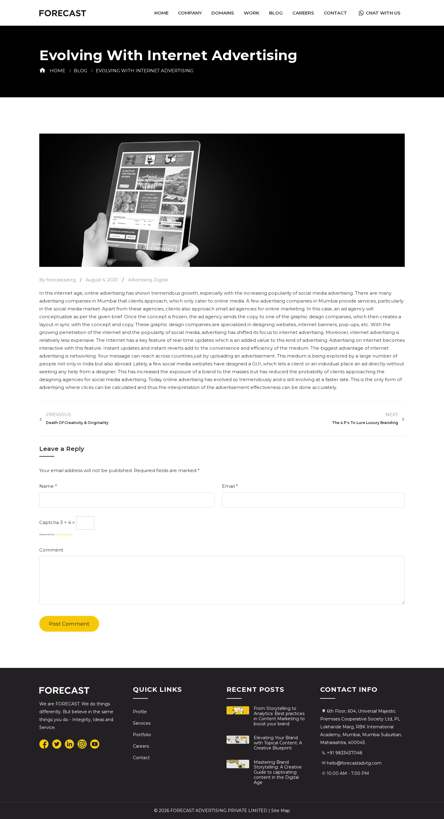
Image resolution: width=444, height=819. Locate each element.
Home (161, 13)
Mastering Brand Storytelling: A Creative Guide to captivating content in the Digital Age (278, 772)
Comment (51, 550)
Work (251, 13)
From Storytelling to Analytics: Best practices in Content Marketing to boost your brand (279, 716)
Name (48, 486)
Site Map (280, 810)
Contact (335, 13)
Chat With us (383, 13)
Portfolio (142, 734)
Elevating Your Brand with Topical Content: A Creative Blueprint (278, 743)
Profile (140, 711)
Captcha (49, 522)
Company (190, 13)
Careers (303, 13)
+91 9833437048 (344, 753)
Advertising (140, 280)
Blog (276, 13)
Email (230, 486)
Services (141, 723)
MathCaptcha (63, 534)
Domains (222, 13)
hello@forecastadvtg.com (354, 763)
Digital (161, 280)
